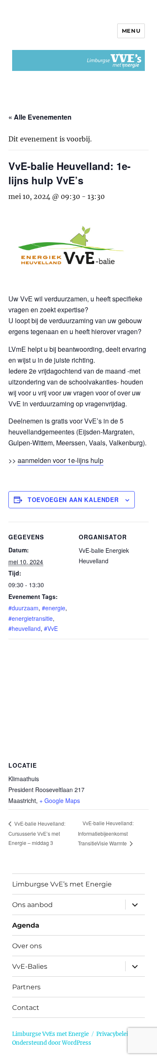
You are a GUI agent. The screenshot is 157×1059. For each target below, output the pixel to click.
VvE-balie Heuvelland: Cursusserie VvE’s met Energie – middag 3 (36, 833)
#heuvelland (24, 628)
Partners (26, 987)
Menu (131, 30)
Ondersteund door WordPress (51, 1042)
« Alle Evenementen (40, 117)
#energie (53, 608)
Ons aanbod (32, 905)
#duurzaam (23, 608)
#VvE (51, 628)
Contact (25, 1008)
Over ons (27, 946)
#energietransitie (30, 618)
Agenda (25, 925)
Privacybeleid (113, 1034)
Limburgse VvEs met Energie (50, 1034)
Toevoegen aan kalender (73, 499)
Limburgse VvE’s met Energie (62, 884)
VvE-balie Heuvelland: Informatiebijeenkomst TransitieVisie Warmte (106, 833)
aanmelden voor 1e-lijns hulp (60, 460)
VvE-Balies (29, 966)
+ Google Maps (59, 800)
